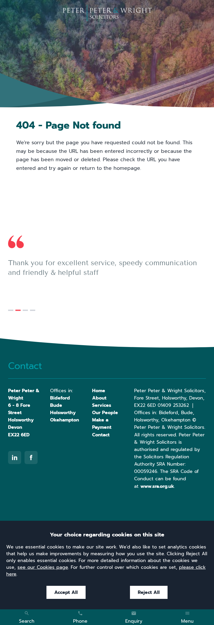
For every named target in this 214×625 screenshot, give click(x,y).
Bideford (60, 398)
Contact (101, 434)
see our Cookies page (42, 567)
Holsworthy (63, 412)
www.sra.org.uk (157, 486)
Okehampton (64, 419)
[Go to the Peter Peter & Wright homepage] (107, 13)
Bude (56, 405)
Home (98, 390)
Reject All (149, 592)
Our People (105, 412)
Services (101, 405)
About (99, 398)
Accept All (66, 592)
